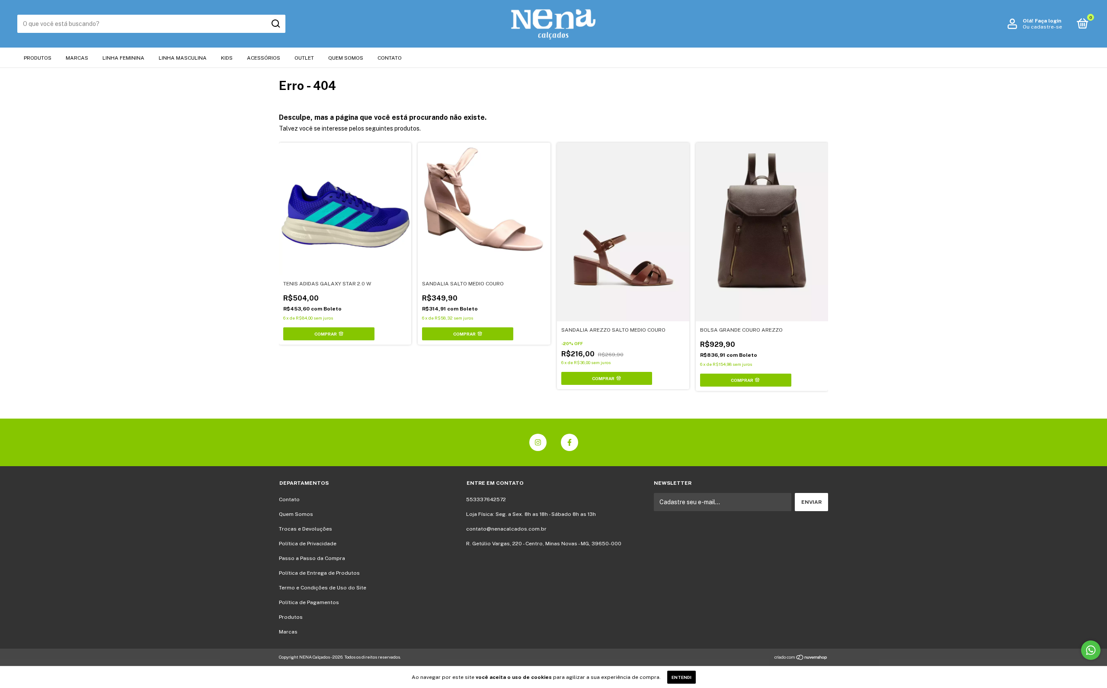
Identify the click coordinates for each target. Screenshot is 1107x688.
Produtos (37, 58)
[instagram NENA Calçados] (538, 442)
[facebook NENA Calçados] (569, 442)
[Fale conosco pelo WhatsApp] (1091, 650)
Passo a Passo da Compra (312, 558)
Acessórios (263, 58)
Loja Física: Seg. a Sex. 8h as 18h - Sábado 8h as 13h (531, 514)
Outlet (304, 58)
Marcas (77, 58)
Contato (390, 58)
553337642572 (486, 499)
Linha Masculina (183, 58)
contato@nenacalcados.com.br (506, 529)
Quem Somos (345, 58)
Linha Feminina (123, 58)
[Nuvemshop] (801, 658)
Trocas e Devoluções (305, 529)
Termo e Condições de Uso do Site (322, 588)
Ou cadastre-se (1042, 27)
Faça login (1048, 21)
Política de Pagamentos (309, 602)
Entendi (681, 677)
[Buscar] (275, 24)
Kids (227, 58)
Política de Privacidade (307, 544)
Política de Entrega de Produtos (319, 573)
